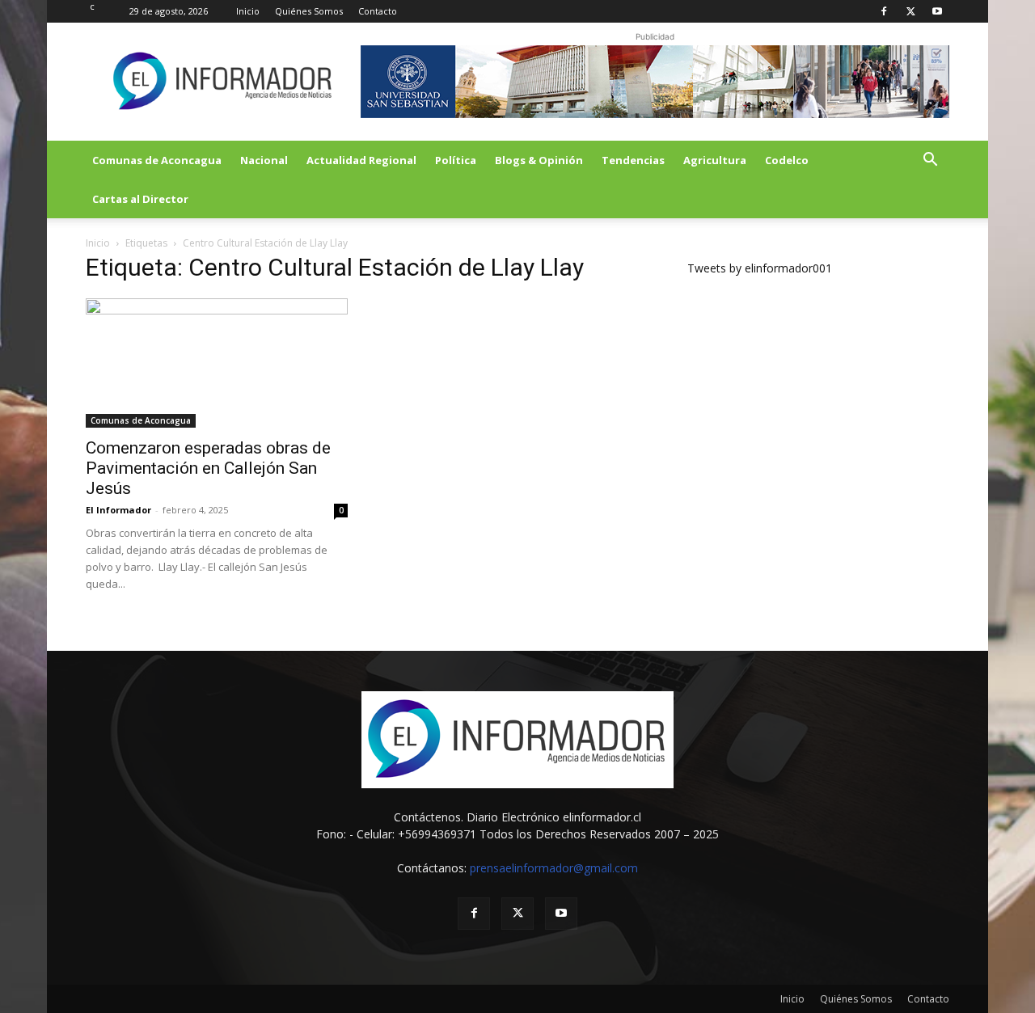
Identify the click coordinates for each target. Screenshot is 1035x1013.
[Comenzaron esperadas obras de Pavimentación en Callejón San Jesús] (217, 363)
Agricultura (714, 160)
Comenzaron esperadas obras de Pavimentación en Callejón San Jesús (208, 468)
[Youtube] (937, 11)
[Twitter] (910, 11)
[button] (929, 161)
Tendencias (633, 160)
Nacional (264, 160)
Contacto (377, 11)
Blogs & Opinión (539, 160)
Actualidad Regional (361, 160)
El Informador (118, 510)
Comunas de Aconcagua (157, 160)
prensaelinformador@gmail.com (554, 868)
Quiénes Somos (309, 11)
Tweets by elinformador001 (759, 268)
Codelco (787, 160)
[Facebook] (884, 11)
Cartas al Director (140, 199)
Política (455, 160)
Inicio (248, 11)
